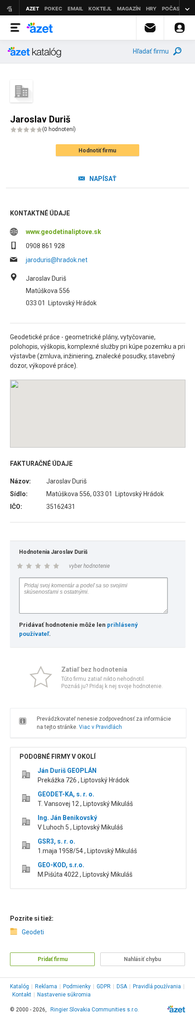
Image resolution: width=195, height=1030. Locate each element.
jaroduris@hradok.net (57, 260)
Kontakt (21, 994)
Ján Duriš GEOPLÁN (67, 770)
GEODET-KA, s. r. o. (66, 794)
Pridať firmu (53, 959)
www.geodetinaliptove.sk (63, 231)
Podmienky (77, 986)
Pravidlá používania (157, 986)
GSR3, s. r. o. (56, 841)
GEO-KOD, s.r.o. (61, 865)
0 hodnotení (59, 129)
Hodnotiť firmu (97, 150)
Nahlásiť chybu (142, 959)
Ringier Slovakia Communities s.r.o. (94, 1009)
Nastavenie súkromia (64, 994)
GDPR (104, 986)
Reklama (46, 986)
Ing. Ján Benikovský (67, 817)
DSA (122, 986)
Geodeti (33, 932)
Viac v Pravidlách (100, 727)
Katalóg (19, 986)
